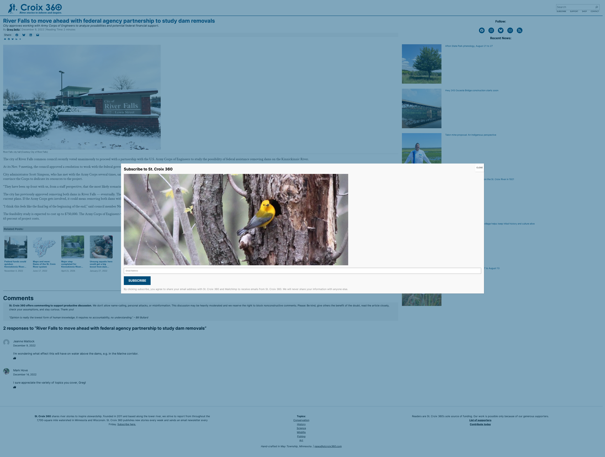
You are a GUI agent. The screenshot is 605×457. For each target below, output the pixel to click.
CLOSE (479, 167)
